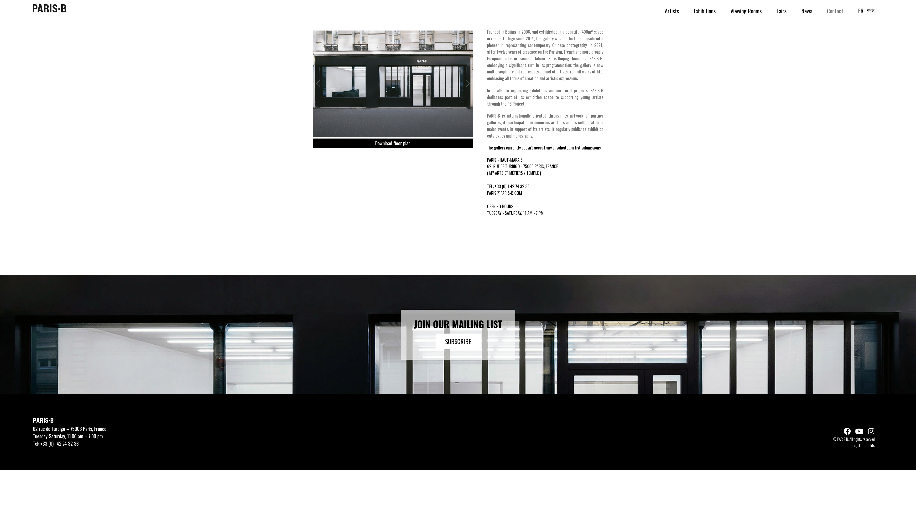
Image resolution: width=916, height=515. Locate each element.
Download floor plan (393, 143)
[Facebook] (847, 431)
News (806, 10)
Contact (835, 10)
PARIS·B (49, 8)
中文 (871, 10)
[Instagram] (871, 431)
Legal (856, 445)
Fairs (781, 10)
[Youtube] (859, 431)
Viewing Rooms (746, 10)
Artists (672, 10)
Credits (870, 445)
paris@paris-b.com (504, 193)
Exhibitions (705, 10)
